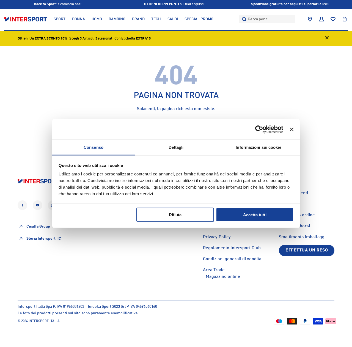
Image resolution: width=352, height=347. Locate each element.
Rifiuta (175, 214)
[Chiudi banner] (292, 129)
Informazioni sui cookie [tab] (258, 147)
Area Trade (214, 270)
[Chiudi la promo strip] (327, 38)
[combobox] (267, 19)
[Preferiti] (333, 19)
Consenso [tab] (93, 147)
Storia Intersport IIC (43, 238)
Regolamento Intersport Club (232, 248)
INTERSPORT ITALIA (44, 321)
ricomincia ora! (57, 4)
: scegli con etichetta (84, 38)
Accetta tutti (254, 214)
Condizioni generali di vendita (232, 259)
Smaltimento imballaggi (302, 237)
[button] (344, 19)
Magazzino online (223, 277)
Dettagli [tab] (176, 147)
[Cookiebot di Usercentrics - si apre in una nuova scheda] (259, 129)
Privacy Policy (217, 237)
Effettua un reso (306, 250)
